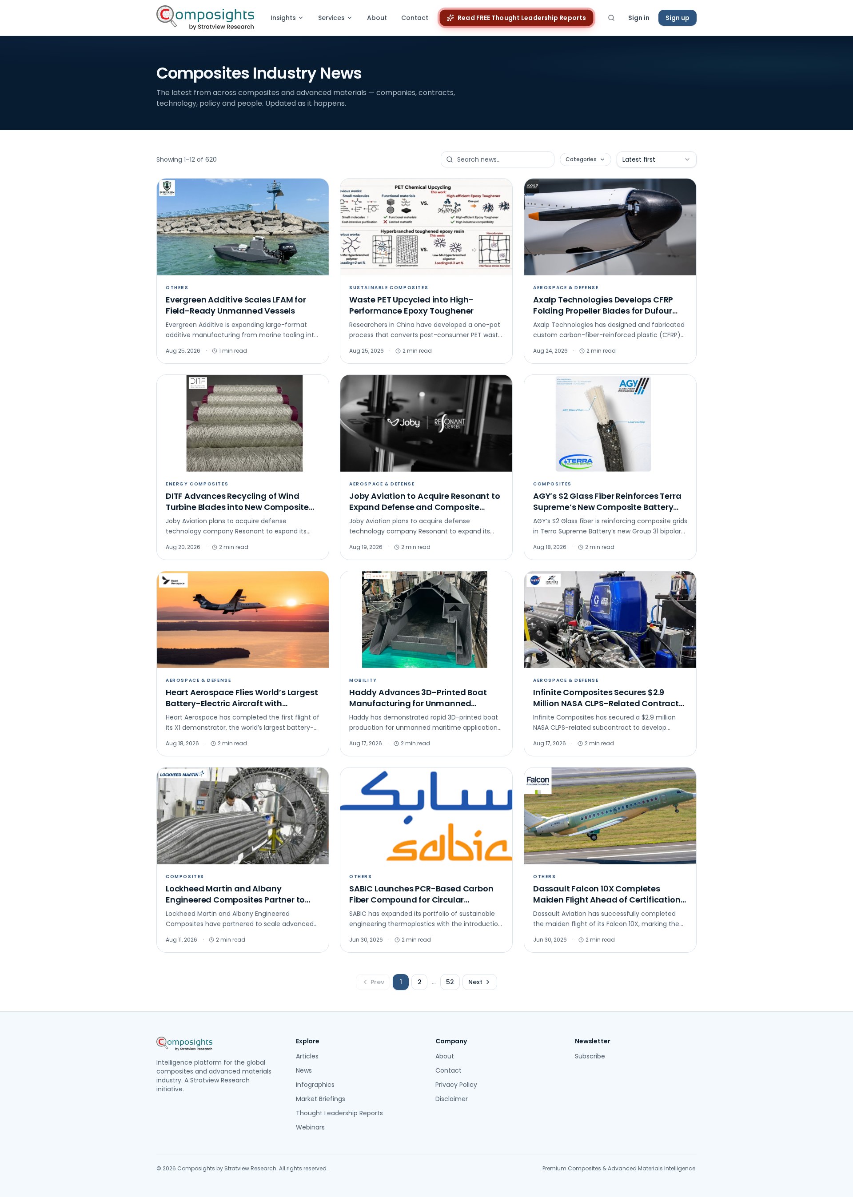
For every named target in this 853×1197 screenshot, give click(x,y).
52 (450, 982)
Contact (414, 17)
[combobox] (657, 159)
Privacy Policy (456, 1084)
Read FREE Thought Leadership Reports (522, 17)
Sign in (639, 17)
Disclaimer (451, 1098)
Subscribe (590, 1056)
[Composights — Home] (205, 17)
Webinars (310, 1127)
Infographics (315, 1084)
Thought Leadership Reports (339, 1113)
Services (331, 17)
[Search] (611, 18)
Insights (283, 17)
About (377, 17)
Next (475, 982)
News (304, 1070)
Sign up (678, 17)
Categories (581, 159)
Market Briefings (320, 1098)
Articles (307, 1056)
